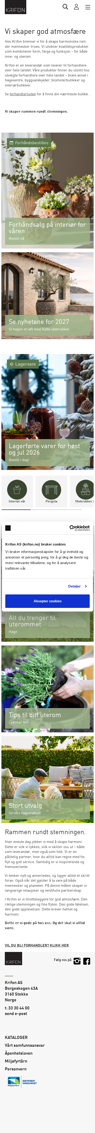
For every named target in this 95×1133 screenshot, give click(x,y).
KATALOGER (16, 1037)
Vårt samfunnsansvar (25, 1045)
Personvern (16, 1069)
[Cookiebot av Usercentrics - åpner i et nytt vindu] (69, 528)
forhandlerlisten (23, 94)
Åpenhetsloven (19, 1053)
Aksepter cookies (48, 601)
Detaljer (74, 586)
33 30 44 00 (19, 1008)
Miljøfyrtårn (16, 1061)
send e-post (16, 1013)
